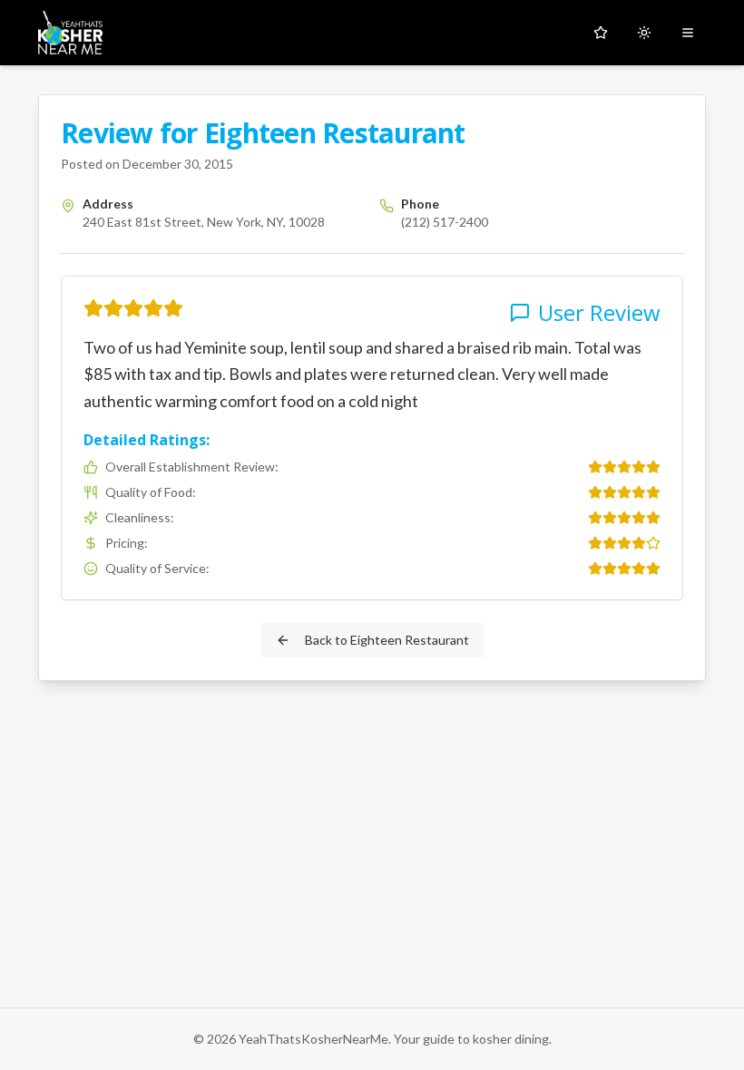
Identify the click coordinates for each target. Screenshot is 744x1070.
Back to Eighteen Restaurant (387, 639)
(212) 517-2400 (444, 221)
